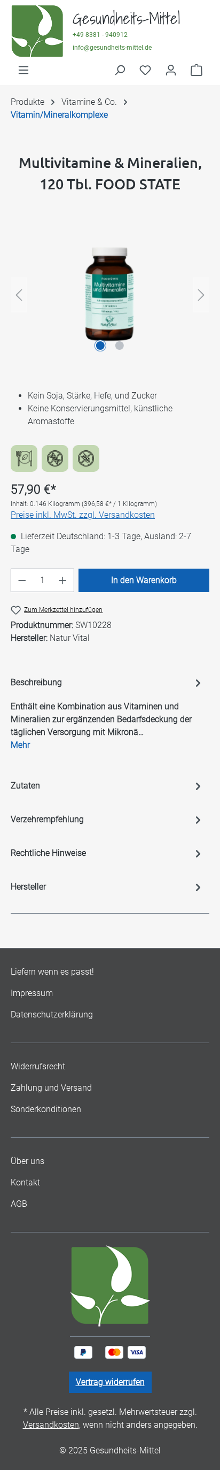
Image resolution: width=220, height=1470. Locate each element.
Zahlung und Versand (51, 1088)
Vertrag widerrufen (110, 1382)
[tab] (107, 685)
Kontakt (25, 1182)
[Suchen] (119, 70)
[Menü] (23, 70)
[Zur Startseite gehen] (37, 31)
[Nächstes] (201, 295)
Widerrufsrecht (38, 1066)
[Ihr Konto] (171, 70)
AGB (19, 1204)
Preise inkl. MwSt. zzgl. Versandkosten (83, 515)
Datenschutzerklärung (52, 1014)
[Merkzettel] (145, 70)
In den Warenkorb (144, 580)
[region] (110, 295)
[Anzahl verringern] (22, 580)
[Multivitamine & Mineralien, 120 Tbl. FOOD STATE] (110, 295)
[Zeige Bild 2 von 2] (119, 345)
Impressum (32, 993)
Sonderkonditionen (46, 1109)
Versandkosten (51, 1425)
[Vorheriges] (19, 295)
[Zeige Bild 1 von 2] (100, 345)
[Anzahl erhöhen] (63, 580)
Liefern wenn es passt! (52, 972)
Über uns (27, 1161)
